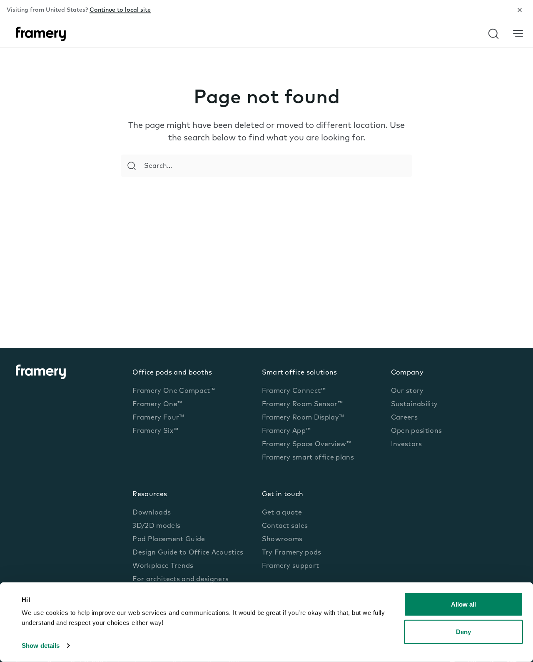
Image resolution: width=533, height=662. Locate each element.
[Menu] (518, 33)
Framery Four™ (158, 418)
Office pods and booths (172, 373)
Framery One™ (157, 404)
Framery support (290, 566)
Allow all (463, 604)
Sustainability (414, 404)
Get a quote (282, 513)
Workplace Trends (162, 566)
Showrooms (282, 539)
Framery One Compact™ (173, 391)
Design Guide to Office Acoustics (187, 553)
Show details (41, 645)
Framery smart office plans (308, 458)
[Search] (131, 165)
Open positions (416, 431)
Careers (404, 418)
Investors (406, 444)
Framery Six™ (155, 431)
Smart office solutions (299, 373)
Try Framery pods (291, 553)
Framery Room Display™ (303, 418)
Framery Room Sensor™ (302, 404)
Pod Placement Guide (168, 539)
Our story (407, 391)
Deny (463, 631)
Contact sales (285, 526)
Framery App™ (286, 431)
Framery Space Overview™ (306, 444)
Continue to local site (120, 10)
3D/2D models (156, 526)
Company (407, 373)
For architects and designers (180, 579)
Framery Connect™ (294, 391)
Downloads (151, 513)
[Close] (519, 10)
